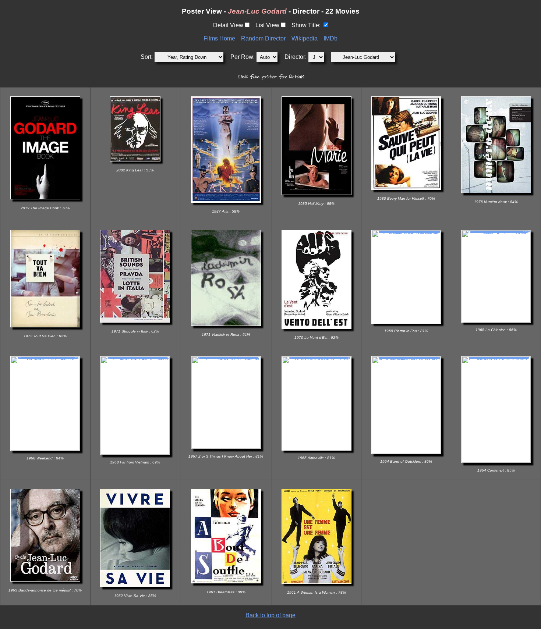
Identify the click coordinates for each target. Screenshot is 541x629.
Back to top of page (270, 615)
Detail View (228, 25)
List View (267, 25)
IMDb (330, 38)
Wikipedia (304, 38)
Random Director (263, 38)
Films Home (219, 38)
